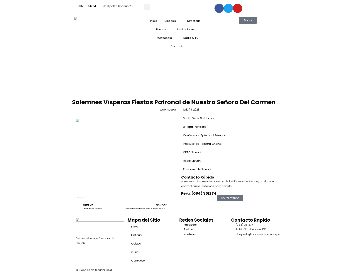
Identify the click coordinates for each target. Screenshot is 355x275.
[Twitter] (228, 8)
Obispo (136, 243)
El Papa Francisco (195, 127)
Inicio (153, 21)
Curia (134, 252)
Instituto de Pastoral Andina (202, 144)
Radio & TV (190, 38)
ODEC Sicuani (192, 152)
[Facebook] (219, 8)
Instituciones (186, 29)
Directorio (194, 21)
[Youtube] (237, 8)
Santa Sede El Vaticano (199, 118)
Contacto (177, 46)
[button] (147, 7)
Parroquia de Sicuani (197, 169)
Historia (136, 235)
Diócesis (170, 21)
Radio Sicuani (192, 161)
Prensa (161, 29)
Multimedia (164, 38)
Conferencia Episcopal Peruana (204, 135)
